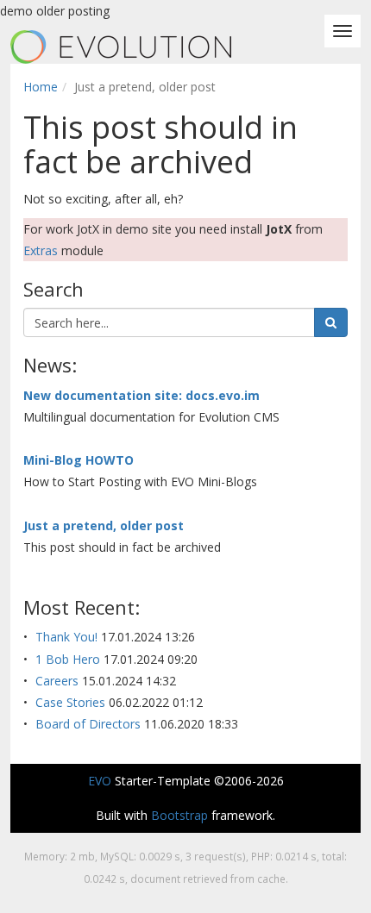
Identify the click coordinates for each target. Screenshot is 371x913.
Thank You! (66, 636)
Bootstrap (179, 815)
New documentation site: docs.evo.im (141, 395)
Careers (57, 680)
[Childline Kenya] (120, 43)
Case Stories (70, 702)
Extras (40, 250)
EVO (99, 780)
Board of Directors (88, 724)
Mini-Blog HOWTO (78, 460)
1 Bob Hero (67, 659)
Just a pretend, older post (103, 525)
